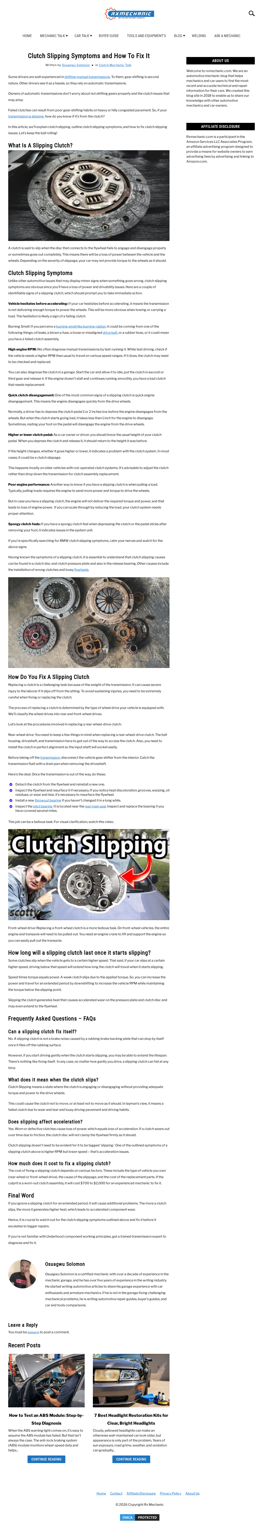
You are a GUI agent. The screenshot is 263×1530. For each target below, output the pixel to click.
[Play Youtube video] (89, 874)
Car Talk (82, 36)
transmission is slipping (26, 116)
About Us (192, 1493)
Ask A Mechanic (227, 36)
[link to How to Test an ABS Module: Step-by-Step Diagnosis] (46, 1380)
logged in (33, 1332)
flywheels (81, 570)
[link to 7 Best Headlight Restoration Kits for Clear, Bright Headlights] (131, 1380)
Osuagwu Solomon (76, 65)
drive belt (110, 333)
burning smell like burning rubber (81, 326)
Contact (116, 1493)
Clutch (104, 65)
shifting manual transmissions (87, 77)
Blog (178, 36)
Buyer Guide (109, 36)
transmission (50, 758)
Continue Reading (46, 1459)
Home (27, 36)
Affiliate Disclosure (141, 1493)
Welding (199, 36)
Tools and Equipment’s (146, 36)
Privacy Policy (170, 1493)
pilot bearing (42, 806)
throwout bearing (48, 800)
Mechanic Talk (52, 36)
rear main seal (95, 806)
